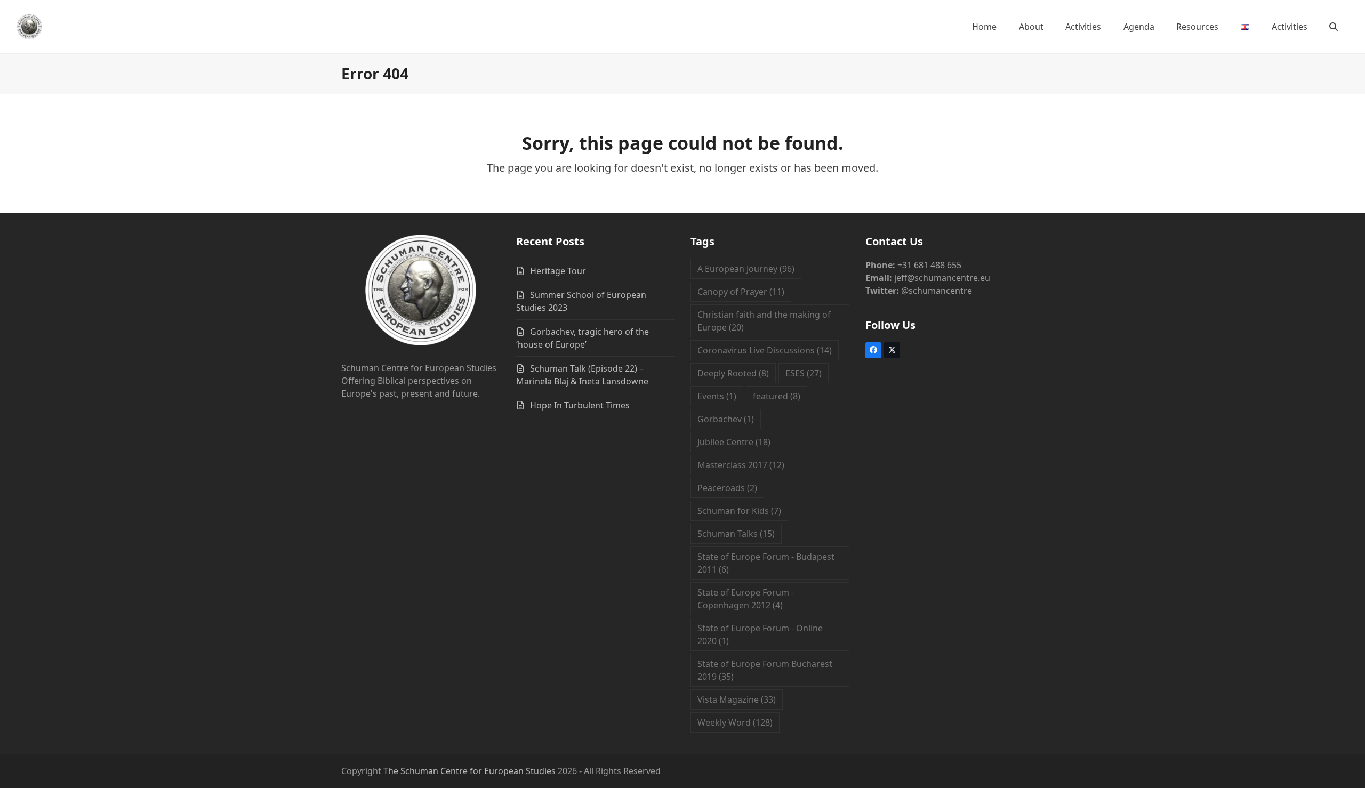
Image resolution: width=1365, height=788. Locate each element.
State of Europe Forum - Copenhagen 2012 (745, 598)
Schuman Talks (736, 534)
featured (776, 396)
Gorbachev (725, 419)
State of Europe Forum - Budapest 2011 (765, 563)
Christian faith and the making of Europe (764, 321)
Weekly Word (735, 722)
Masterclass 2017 (740, 465)
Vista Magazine (736, 699)
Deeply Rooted (733, 373)
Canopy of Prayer (740, 291)
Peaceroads (727, 488)
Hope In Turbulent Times (580, 405)
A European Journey (745, 269)
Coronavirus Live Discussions (764, 350)
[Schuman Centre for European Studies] (420, 292)
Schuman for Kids (739, 511)
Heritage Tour (558, 271)
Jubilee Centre (733, 442)
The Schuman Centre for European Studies (469, 771)
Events (716, 396)
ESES (803, 373)
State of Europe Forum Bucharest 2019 (764, 670)
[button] (1333, 27)
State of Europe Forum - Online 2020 (760, 634)
